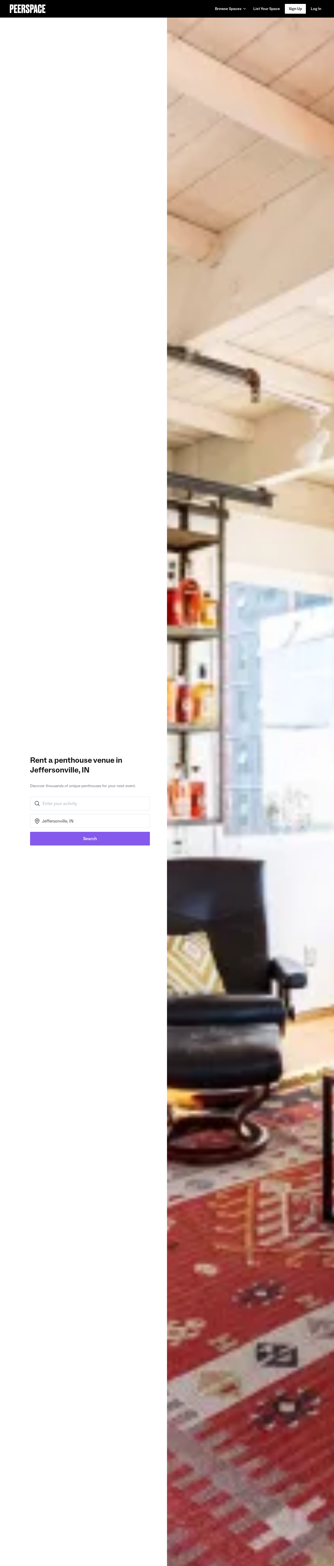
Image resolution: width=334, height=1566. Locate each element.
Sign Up (295, 8)
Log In (316, 8)
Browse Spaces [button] (228, 8)
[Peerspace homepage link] (27, 9)
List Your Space (266, 10)
